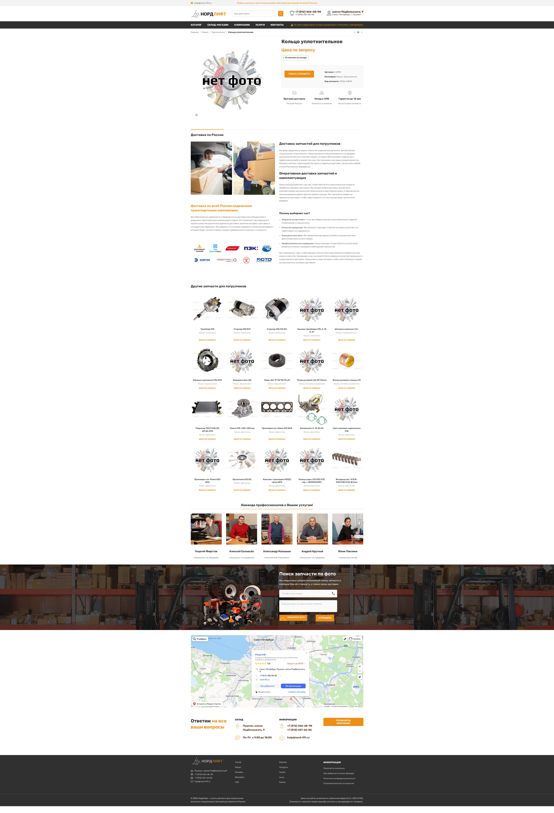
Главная (195, 32)
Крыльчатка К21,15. (242, 479)
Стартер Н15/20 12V (277, 329)
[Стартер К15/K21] (242, 309)
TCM (237, 782)
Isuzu (281, 777)
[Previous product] (354, 32)
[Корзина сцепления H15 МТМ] (207, 360)
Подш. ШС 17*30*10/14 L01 (277, 380)
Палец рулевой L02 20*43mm (312, 380)
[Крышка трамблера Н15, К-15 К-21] (311, 309)
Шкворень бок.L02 (242, 380)
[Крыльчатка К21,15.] (242, 460)
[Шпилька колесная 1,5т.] (346, 309)
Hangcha (283, 767)
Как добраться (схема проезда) (338, 773)
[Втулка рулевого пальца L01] (346, 360)
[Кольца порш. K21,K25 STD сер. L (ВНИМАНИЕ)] (311, 460)
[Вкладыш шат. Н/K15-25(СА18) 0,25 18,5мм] (346, 460)
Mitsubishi (239, 777)
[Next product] (361, 32)
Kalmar (282, 782)
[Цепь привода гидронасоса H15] (346, 409)
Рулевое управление (315, 384)
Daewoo (283, 762)
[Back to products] (358, 32)
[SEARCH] (280, 13)
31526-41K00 (345, 81)
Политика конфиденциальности (339, 778)
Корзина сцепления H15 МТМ (207, 380)
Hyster (282, 772)
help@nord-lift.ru (203, 3)
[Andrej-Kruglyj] (312, 529)
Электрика (211, 333)
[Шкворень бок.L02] (242, 360)
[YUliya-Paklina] (347, 529)
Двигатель (211, 435)
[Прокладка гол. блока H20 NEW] (207, 460)
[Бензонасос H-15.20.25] (311, 409)
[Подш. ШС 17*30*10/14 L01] (277, 360)
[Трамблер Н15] (207, 309)
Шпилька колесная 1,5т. (346, 329)
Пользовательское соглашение (338, 783)
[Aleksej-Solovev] (241, 529)
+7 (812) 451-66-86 (203, 778)
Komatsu (239, 772)
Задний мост (245, 384)
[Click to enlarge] (196, 115)
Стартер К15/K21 (242, 329)
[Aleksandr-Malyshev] (276, 529)
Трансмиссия (218, 32)
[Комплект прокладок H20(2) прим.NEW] (277, 460)
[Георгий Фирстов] (206, 529)
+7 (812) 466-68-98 (204, 774)
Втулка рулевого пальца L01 (347, 380)
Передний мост (350, 333)
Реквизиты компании (343, 722)
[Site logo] (208, 13)
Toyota (238, 762)
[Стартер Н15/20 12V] (277, 309)
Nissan (205, 32)
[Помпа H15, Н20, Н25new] (242, 409)
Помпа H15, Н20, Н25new (242, 428)
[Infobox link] (305, 13)
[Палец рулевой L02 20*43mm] (311, 360)
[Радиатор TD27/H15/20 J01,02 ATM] (207, 409)
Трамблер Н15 (207, 329)
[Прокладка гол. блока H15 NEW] (277, 409)
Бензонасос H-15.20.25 (311, 428)
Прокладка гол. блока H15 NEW (277, 428)
